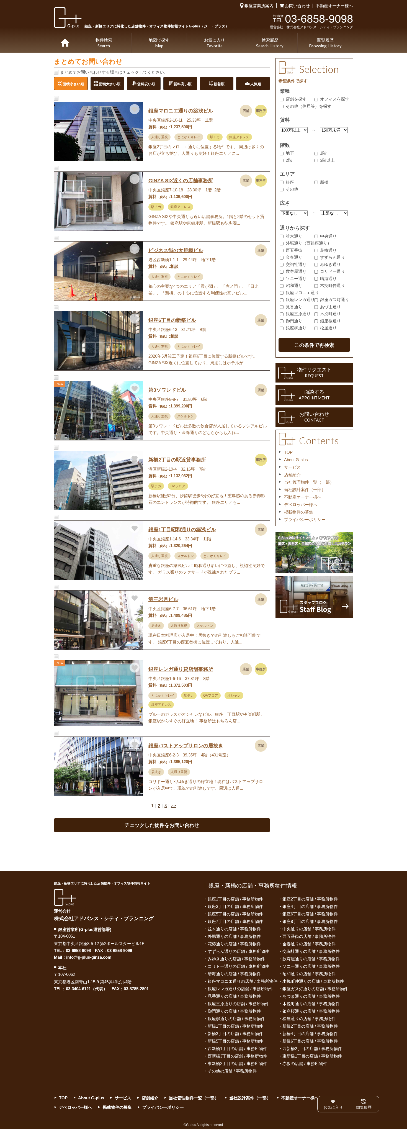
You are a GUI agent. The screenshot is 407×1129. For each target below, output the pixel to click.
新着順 (219, 84)
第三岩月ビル (163, 599)
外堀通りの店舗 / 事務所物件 (234, 936)
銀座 (290, 182)
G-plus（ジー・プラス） (65, 897)
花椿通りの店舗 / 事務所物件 (234, 943)
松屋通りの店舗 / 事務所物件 (309, 1018)
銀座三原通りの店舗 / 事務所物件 (238, 1003)
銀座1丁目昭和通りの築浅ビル (182, 529)
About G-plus (296, 459)
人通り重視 (159, 137)
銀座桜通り (330, 321)
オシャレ (234, 695)
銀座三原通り (298, 313)
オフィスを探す (334, 99)
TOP (65, 43)
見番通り (294, 306)
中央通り (328, 236)
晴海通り (328, 278)
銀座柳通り (296, 327)
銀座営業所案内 (259, 5)
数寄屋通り (296, 271)
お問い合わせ (297, 5)
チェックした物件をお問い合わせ (162, 825)
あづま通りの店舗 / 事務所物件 (311, 996)
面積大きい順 (109, 84)
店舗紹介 (292, 474)
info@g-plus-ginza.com (88, 957)
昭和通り (294, 285)
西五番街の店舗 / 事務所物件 (309, 936)
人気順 (255, 84)
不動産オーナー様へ (334, 6)
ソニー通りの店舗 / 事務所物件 (311, 966)
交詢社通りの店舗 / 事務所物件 (311, 951)
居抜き (156, 626)
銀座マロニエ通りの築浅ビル (180, 111)
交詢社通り (296, 264)
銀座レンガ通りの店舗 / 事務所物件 (240, 988)
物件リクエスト (314, 372)
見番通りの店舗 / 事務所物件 (234, 996)
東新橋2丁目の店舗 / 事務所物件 (237, 1063)
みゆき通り (330, 264)
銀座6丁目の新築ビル (172, 320)
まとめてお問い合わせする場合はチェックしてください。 (114, 72)
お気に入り (214, 43)
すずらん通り (332, 257)
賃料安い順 (146, 84)
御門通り (294, 321)
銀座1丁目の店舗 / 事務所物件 (235, 899)
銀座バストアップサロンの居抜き (185, 745)
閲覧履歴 (325, 43)
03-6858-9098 (78, 950)
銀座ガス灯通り (334, 299)
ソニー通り (296, 278)
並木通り (294, 236)
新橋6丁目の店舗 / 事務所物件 (310, 1041)
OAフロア (178, 486)
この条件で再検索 (314, 345)
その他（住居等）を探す (308, 106)
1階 (323, 153)
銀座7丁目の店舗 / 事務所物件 (235, 921)
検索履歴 (270, 43)
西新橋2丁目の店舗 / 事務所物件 (312, 1048)
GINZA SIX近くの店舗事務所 (180, 180)
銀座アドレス (239, 137)
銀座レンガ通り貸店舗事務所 (180, 669)
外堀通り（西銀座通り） (308, 243)
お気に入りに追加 (135, 109)
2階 (289, 160)
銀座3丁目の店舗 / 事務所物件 (235, 906)
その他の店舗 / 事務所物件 (232, 1071)
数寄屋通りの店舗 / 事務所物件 (311, 958)
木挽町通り (330, 313)
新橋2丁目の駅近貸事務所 (177, 460)
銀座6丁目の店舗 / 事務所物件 (310, 914)
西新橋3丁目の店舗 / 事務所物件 (237, 1056)
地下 (290, 153)
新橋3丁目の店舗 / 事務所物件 (235, 1033)
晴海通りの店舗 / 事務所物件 (234, 973)
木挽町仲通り (332, 285)
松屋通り (328, 327)
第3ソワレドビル (167, 390)
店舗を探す (296, 99)
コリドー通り (332, 271)
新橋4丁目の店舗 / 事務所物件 (310, 1033)
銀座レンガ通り (300, 299)
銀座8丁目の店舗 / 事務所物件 (310, 921)
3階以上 (327, 160)
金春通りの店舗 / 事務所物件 (309, 943)
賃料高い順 (183, 84)
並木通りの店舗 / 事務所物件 (234, 929)
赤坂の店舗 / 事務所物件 (304, 1063)
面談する (314, 394)
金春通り (294, 257)
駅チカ (215, 137)
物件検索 (104, 43)
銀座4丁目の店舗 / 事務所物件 (310, 906)
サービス (292, 467)
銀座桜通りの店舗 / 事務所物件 (311, 1011)
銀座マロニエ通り (302, 292)
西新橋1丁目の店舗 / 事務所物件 (237, 1048)
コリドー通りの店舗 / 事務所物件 (238, 966)
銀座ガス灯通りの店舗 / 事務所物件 (315, 988)
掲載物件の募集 (298, 512)
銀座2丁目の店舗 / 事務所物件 (310, 899)
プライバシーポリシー (305, 519)
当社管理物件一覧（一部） (309, 482)
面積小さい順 (73, 84)
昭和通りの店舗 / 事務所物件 (309, 973)
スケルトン (185, 416)
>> (173, 805)
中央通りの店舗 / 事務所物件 (309, 929)
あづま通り (330, 306)
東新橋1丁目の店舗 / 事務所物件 (312, 1056)
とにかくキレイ (188, 137)
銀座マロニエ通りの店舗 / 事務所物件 (242, 981)
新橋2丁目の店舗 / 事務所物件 (310, 1026)
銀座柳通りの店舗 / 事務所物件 (236, 1018)
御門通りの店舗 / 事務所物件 (234, 1011)
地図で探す (159, 43)
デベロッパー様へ (300, 504)
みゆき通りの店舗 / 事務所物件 (236, 958)
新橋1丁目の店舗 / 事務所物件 (235, 1026)
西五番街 (294, 250)
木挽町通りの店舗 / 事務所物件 (311, 1003)
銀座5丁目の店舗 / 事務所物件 (235, 914)
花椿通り (328, 250)
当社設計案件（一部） (305, 489)
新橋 (324, 182)
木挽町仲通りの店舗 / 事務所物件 (313, 981)
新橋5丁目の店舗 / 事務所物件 (235, 1041)
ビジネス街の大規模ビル (175, 250)
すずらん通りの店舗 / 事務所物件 (238, 951)
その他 (292, 189)
